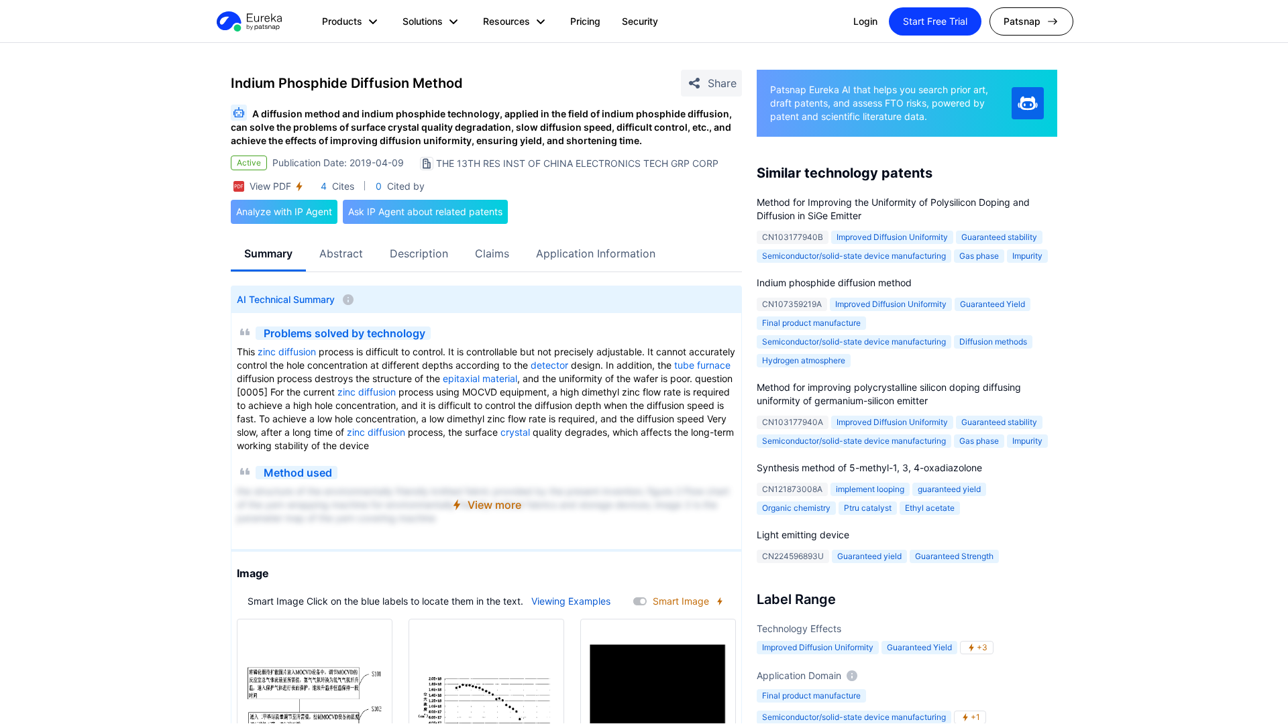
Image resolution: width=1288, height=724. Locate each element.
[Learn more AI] (1028, 103)
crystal (515, 432)
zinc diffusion (287, 351)
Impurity (1027, 256)
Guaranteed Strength (954, 556)
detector (549, 365)
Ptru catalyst (868, 508)
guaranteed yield (949, 489)
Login (865, 21)
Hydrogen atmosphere (803, 360)
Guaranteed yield (869, 556)
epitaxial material (480, 378)
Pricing (585, 21)
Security (640, 21)
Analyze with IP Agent (284, 211)
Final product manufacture (811, 323)
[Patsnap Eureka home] (248, 21)
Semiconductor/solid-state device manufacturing (854, 256)
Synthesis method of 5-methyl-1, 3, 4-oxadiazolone (869, 467)
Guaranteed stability (999, 237)
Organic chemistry (796, 508)
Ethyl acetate (930, 508)
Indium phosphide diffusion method (834, 282)
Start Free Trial (935, 21)
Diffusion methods (993, 342)
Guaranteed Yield (992, 304)
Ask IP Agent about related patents (425, 211)
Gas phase (979, 256)
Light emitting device (803, 534)
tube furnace (702, 365)
